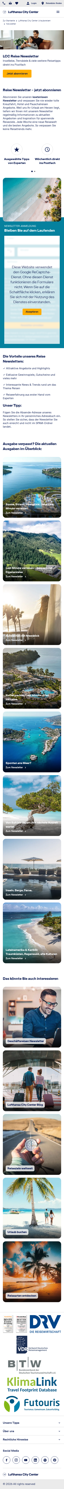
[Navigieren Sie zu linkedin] (35, 1460)
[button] (32, 1423)
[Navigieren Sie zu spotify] (45, 1460)
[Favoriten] (17, 3)
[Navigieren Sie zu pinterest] (54, 1460)
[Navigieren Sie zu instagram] (16, 1460)
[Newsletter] (10, 3)
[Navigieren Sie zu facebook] (6, 1460)
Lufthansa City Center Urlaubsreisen (34, 20)
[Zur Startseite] (20, 12)
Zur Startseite (9, 20)
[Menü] (58, 12)
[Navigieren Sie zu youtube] (26, 1460)
